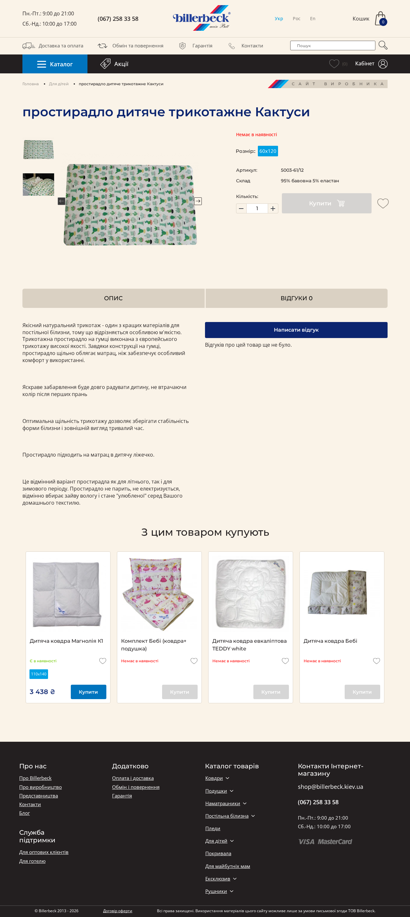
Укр (279, 18)
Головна (30, 83)
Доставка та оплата (61, 45)
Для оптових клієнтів (44, 852)
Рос (296, 18)
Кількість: (247, 196)
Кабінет (364, 63)
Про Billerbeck (35, 778)
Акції (121, 64)
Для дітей (59, 83)
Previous (61, 201)
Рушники (216, 891)
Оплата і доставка (133, 778)
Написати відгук (296, 330)
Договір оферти (117, 910)
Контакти (252, 45)
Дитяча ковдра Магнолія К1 (66, 641)
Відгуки (297, 298)
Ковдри (214, 778)
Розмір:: (245, 151)
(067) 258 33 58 (118, 18)
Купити (320, 203)
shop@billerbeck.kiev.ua (330, 787)
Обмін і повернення (136, 787)
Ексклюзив (217, 878)
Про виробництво (40, 787)
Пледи (212, 828)
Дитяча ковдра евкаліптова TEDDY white (249, 645)
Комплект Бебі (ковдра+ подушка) (153, 645)
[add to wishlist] (383, 203)
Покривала (218, 853)
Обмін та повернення (137, 45)
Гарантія (202, 45)
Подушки (216, 791)
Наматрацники (222, 803)
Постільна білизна (227, 816)
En (313, 18)
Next (198, 201)
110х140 (38, 674)
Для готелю (32, 861)
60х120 (267, 151)
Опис (113, 298)
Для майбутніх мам (227, 866)
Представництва (38, 795)
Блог (24, 813)
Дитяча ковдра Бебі (330, 641)
